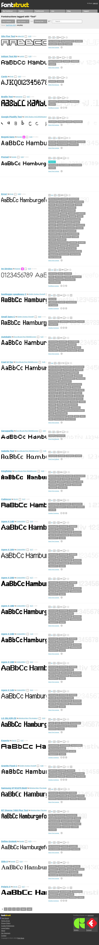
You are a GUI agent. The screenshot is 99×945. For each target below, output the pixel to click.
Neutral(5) (52, 141)
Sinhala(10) (53, 398)
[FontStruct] (17, 7)
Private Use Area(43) (65, 875)
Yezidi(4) (52, 396)
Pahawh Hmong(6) (61, 413)
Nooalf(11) (81, 242)
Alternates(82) (53, 875)
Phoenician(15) (54, 245)
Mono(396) (69, 476)
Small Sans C (8, 317)
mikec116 (21, 36)
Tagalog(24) (53, 487)
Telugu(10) (69, 396)
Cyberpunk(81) (79, 773)
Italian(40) (61, 228)
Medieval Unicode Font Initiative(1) (74, 410)
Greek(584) (63, 201)
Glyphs (76, 930)
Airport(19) (62, 347)
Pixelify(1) (61, 121)
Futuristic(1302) (71, 302)
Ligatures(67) (53, 201)
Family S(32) (60, 435)
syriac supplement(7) (55, 231)
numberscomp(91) (55, 282)
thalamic (18, 269)
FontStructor (39, 11)
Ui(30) (51, 367)
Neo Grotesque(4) (55, 846)
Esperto (5, 740)
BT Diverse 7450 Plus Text (14, 810)
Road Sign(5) (53, 350)
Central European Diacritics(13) (58, 751)
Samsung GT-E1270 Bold (14, 788)
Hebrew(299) (53, 233)
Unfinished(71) (54, 795)
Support (86, 11)
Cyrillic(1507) (80, 213)
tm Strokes (6, 269)
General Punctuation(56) (56, 219)
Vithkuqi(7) (78, 393)
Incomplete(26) (62, 726)
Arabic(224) (68, 222)
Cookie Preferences (7, 926)
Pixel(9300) (75, 61)
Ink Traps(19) (53, 305)
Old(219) (80, 390)
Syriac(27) (52, 225)
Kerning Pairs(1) (69, 279)
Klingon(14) (61, 248)
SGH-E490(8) (63, 526)
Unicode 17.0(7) (70, 419)
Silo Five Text (8, 36)
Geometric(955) (76, 165)
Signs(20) (62, 350)
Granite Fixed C (9, 766)
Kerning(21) (59, 279)
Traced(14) (81, 798)
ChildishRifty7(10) (76, 535)
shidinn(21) (53, 207)
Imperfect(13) (79, 869)
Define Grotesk (9, 841)
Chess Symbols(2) (73, 233)
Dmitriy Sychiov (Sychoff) (37, 294)
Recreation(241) (75, 723)
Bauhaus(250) (53, 165)
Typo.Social (5, 918)
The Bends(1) (73, 872)
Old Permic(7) (53, 393)
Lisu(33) (80, 216)
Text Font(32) (76, 276)
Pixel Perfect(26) (68, 369)
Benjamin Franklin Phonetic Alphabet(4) (70, 251)
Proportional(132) (78, 367)
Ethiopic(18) (78, 375)
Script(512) (70, 455)
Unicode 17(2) (59, 419)
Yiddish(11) (62, 233)
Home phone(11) (59, 815)
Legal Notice (5, 928)
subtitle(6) (52, 64)
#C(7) (76, 416)
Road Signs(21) (71, 350)
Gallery (21, 11)
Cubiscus (6, 499)
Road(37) (77, 347)
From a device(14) (63, 798)
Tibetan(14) (74, 401)
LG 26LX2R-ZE (8, 718)
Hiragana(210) (53, 254)
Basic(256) (52, 144)
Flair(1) (51, 276)
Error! (4, 194)
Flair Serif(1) (59, 276)
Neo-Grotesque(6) (63, 141)
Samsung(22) (53, 526)
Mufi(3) (60, 410)
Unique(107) (65, 821)
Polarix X (6, 887)
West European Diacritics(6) (57, 748)
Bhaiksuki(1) (64, 245)
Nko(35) (68, 484)
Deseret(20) (72, 390)
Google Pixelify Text (11, 117)
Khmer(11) (52, 248)
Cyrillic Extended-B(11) (56, 375)
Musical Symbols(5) (55, 236)
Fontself (89, 930)
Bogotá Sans (7, 137)
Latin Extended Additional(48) (58, 384)
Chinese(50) (61, 225)
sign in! (95, 3)
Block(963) (79, 41)
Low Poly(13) (70, 776)
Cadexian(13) (75, 407)
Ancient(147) (66, 236)
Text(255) (68, 44)
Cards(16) (52, 81)
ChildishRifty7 (21, 521)
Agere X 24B (7, 634)
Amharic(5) (52, 390)
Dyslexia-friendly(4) (55, 824)
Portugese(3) (80, 225)
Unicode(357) (69, 204)
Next (23, 909)
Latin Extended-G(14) (75, 384)
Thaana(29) (53, 251)
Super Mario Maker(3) (55, 773)
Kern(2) (52, 279)
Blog (69, 11)
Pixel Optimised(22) (55, 378)
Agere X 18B (7, 606)
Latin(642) (64, 199)
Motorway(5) (53, 347)
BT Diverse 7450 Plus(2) (65, 818)
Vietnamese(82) (54, 213)
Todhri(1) (82, 401)
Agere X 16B (7, 662)
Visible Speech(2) (54, 210)
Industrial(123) (66, 849)
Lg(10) (51, 723)
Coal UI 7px (7, 362)
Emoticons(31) (64, 254)
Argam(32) (52, 407)
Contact (3, 936)
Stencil (60, 273)
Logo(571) (52, 239)
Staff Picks (11, 25)
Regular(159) (77, 121)
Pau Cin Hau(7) (71, 248)
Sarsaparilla (7, 431)
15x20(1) (61, 44)
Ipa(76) (70, 201)
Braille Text (7, 96)
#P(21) (82, 416)
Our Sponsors (5, 933)
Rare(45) (73, 798)
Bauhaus (52, 161)
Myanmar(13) (80, 378)
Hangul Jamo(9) (75, 254)
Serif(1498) (66, 478)
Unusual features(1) (55, 826)
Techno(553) (53, 776)
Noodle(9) (61, 455)
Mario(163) (71, 770)
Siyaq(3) (76, 222)
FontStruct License (53, 107)
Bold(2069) (53, 476)
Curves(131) (53, 455)
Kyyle (12, 76)
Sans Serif (68, 273)
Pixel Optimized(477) (67, 41)
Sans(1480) (63, 341)
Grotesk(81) (73, 846)
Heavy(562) (53, 44)
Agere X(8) (53, 535)
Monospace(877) (79, 476)
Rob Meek (20, 938)
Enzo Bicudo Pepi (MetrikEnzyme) (25, 337)
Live (52, 11)
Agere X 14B (7, 521)
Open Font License (53, 47)
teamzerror (18, 97)
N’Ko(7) (61, 484)
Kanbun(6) (52, 222)
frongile (19, 137)
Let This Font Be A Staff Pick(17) (59, 242)
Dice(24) (52, 204)
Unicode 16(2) (79, 396)
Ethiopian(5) (76, 387)
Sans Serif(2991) (54, 41)
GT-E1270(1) (63, 793)
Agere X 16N (7, 549)
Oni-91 (16, 499)
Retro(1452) (77, 532)
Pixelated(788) (54, 372)
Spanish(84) (70, 225)
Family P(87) (77, 875)
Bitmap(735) (61, 529)
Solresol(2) (79, 228)
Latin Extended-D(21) (55, 369)
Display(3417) (74, 101)
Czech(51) (72, 213)
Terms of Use (5, 921)
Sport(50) (73, 321)
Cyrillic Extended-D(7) (71, 404)
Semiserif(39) (75, 478)
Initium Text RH (9, 56)
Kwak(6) (60, 404)
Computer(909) (63, 872)
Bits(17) (69, 866)
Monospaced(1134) (55, 478)
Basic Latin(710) (66, 532)
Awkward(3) (53, 872)
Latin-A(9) (52, 509)
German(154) (70, 228)
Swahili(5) (63, 213)
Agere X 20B (7, 578)
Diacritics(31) (71, 207)
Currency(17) (61, 207)
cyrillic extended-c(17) (65, 381)
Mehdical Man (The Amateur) (28, 718)
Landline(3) (66, 826)
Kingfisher (6, 471)
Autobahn (6, 337)
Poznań (5, 157)
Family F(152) (53, 324)
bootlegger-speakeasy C (13, 294)
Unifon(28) (73, 242)
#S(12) (81, 350)
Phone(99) (52, 529)
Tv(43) (57, 723)
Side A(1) (76, 866)
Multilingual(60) (54, 216)
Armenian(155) (74, 199)
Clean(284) (81, 141)
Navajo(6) (72, 216)
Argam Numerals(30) (63, 407)
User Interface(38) (63, 535)
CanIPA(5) (52, 404)
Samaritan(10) (53, 401)
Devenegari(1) (74, 245)
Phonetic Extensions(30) (73, 219)
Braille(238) (53, 101)
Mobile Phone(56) (54, 532)
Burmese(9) (53, 381)
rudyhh (22, 56)
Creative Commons (53, 308)
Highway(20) (72, 344)
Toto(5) (51, 413)
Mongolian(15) (64, 401)
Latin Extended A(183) (68, 210)
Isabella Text (7, 451)
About (3, 931)
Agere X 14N (7, 690)
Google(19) (53, 121)
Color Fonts (53, 273)
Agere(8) (62, 538)
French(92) (53, 228)
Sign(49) (69, 347)
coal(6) (61, 393)
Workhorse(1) (74, 144)
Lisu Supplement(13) (69, 231)
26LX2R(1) (53, 726)
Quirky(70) (70, 869)
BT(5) (51, 815)
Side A (4, 861)
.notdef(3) (75, 826)
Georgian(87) (61, 239)
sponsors (91, 915)
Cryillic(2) (80, 897)
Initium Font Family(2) (55, 61)
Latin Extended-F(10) (55, 387)
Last (29, 909)
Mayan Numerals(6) (55, 257)
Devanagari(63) (62, 390)
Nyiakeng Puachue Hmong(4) (58, 416)
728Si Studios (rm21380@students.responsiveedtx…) (42, 117)
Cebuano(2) (63, 216)
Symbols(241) (79, 201)
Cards (4, 76)
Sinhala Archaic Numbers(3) (66, 398)
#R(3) (51, 419)
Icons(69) (75, 236)
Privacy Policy (5, 923)
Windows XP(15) (54, 199)
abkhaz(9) (52, 481)
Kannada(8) (60, 396)
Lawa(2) (60, 222)
